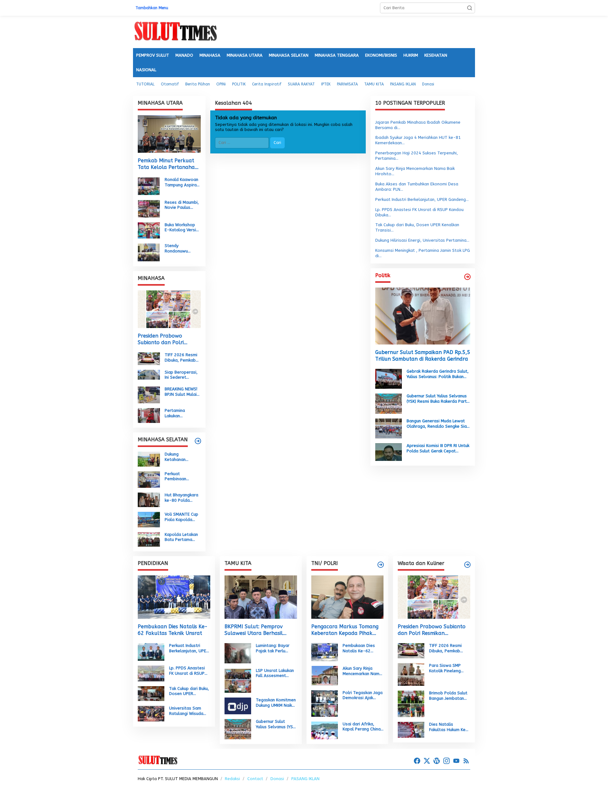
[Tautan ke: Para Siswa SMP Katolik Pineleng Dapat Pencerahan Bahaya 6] (411, 674)
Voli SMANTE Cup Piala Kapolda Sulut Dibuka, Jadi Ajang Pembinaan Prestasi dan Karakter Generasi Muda (182, 517)
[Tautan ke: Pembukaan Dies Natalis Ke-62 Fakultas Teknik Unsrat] (174, 597)
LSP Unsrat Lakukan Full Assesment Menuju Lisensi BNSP (275, 673)
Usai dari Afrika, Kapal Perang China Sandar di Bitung (362, 727)
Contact (255, 778)
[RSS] (466, 761)
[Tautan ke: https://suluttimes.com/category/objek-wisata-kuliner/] (467, 564)
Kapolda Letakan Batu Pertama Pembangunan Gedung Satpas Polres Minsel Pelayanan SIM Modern (181, 537)
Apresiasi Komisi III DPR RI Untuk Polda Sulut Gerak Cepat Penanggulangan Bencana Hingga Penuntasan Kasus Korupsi (438, 449)
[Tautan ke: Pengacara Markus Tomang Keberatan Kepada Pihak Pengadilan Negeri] (347, 597)
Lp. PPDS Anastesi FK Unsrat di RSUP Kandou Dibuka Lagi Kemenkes (188, 671)
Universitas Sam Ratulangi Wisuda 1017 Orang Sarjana (189, 711)
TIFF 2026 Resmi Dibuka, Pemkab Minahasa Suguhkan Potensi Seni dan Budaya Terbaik (182, 357)
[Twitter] (427, 761)
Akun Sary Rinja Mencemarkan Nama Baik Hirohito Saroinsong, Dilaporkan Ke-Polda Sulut (362, 671)
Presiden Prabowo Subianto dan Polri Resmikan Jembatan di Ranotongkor (165, 339)
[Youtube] (456, 761)
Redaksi (232, 778)
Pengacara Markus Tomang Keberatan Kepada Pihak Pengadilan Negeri (344, 630)
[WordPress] (437, 761)
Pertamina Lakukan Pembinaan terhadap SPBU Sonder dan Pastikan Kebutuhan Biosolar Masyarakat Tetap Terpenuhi (181, 413)
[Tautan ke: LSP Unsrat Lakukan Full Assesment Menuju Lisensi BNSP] (238, 680)
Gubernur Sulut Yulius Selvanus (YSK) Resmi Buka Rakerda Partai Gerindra (438, 399)
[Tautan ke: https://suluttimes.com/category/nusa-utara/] (467, 277)
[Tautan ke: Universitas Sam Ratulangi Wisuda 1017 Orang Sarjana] (151, 713)
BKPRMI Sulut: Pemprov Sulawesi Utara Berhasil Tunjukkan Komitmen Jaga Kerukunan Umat (256, 630)
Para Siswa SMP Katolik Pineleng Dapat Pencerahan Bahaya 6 (447, 668)
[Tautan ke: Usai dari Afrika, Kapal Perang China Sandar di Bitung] (324, 730)
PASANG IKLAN (305, 778)
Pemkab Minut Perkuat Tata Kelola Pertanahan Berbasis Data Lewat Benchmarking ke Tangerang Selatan (168, 164)
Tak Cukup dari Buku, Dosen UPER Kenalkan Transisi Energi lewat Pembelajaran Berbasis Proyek (189, 691)
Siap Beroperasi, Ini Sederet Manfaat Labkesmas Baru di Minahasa (181, 375)
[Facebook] (417, 761)
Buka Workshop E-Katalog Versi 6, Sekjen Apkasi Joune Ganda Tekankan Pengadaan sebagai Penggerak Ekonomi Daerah (181, 227)
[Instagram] (446, 761)
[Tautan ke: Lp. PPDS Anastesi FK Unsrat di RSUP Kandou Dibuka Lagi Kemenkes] (151, 673)
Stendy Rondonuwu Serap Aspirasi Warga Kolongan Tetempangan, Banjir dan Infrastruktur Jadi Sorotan (181, 248)
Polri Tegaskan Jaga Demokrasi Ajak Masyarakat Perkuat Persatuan (363, 695)
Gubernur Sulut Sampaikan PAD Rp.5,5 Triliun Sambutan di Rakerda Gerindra (422, 356)
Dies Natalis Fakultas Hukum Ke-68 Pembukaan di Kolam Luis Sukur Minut (448, 727)
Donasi (277, 778)
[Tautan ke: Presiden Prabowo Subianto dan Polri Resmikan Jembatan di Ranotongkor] (169, 309)
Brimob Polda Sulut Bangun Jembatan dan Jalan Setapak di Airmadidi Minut (448, 696)
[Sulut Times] (175, 31)
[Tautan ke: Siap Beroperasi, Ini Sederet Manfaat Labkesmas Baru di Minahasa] (149, 374)
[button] (469, 8)
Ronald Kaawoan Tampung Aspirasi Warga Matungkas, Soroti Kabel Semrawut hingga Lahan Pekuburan (182, 182)
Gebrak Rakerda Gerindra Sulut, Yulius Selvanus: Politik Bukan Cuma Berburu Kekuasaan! (438, 374)
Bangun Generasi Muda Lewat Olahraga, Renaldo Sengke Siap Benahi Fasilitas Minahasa (438, 424)
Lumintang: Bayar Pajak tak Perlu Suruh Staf (272, 648)
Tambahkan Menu (152, 8)
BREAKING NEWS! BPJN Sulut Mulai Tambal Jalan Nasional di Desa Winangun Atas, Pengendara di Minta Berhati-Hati (181, 392)
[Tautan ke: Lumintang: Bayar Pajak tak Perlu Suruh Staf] (238, 652)
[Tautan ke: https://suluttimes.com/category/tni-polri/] (380, 564)
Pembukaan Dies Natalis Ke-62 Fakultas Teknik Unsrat (172, 630)
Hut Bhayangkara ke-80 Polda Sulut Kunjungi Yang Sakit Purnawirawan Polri (181, 498)
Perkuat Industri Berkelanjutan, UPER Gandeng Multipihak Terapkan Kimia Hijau (189, 648)
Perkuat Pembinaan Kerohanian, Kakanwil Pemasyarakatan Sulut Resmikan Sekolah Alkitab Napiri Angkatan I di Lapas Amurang (182, 476)
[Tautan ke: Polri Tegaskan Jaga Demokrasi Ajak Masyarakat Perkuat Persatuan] (324, 703)
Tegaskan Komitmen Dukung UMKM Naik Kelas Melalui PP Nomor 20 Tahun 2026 (276, 703)
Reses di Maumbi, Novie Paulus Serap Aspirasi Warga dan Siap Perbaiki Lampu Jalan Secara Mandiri (182, 205)
